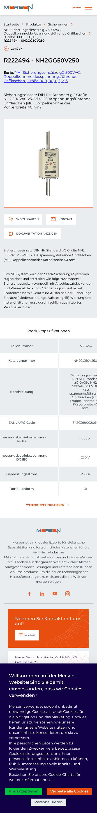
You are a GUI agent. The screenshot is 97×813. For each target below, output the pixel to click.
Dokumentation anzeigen (37, 233)
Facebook (29, 593)
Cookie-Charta (61, 774)
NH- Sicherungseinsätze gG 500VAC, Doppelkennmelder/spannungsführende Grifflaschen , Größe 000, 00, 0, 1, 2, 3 (45, 33)
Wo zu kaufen (27, 219)
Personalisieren (48, 802)
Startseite (11, 24)
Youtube (54, 593)
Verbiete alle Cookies (69, 791)
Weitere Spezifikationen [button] (45, 505)
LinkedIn (42, 593)
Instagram (67, 593)
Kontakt (65, 219)
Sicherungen (58, 24)
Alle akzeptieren (24, 791)
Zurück (16, 48)
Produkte (33, 24)
